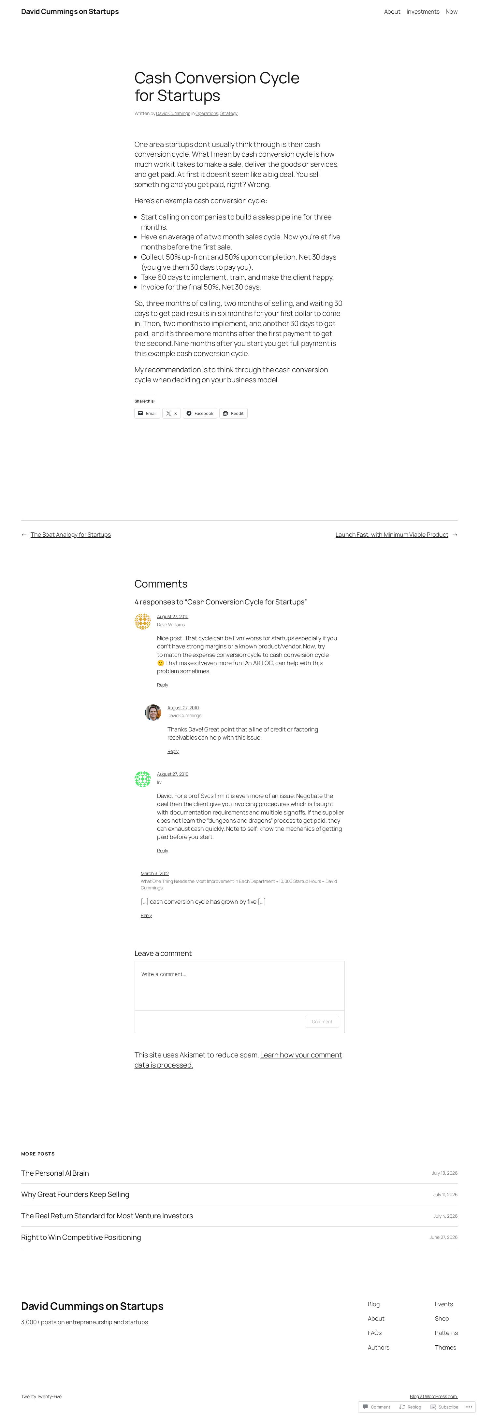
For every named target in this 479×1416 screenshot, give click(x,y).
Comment (322, 1021)
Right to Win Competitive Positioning (81, 1237)
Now (452, 11)
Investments (423, 11)
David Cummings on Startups (70, 11)
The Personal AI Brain (55, 1173)
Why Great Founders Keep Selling (75, 1194)
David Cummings (173, 113)
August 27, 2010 (173, 616)
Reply (162, 685)
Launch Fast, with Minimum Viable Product (392, 534)
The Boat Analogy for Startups (71, 534)
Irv (159, 782)
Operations (207, 113)
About (392, 11)
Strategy (229, 113)
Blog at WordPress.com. (434, 1396)
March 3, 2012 (155, 873)
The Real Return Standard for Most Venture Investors (107, 1216)
